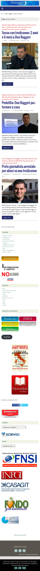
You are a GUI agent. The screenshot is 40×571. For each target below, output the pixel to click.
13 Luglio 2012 (16, 174)
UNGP (4, 305)
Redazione (7, 110)
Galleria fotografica (8, 250)
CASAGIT (5, 296)
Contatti (4, 243)
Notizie (24, 40)
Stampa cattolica (32, 174)
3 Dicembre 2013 (14, 40)
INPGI (4, 294)
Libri (3, 248)
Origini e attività (7, 235)
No (20, 568)
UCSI (3, 300)
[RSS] (24, 550)
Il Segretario (6, 237)
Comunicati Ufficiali (8, 241)
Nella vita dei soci (7, 246)
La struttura (6, 239)
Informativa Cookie (20, 535)
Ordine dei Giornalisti (9, 290)
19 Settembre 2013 (18, 110)
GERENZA (7, 337)
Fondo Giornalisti (7, 298)
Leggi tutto (6, 84)
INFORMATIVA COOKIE (20, 547)
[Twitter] (20, 550)
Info (24, 568)
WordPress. (35, 554)
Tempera (27, 554)
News (5, 40)
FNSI (3, 289)
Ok (16, 568)
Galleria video (6, 252)
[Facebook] (15, 550)
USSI (3, 301)
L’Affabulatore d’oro (8, 245)
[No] (38, 565)
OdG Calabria (6, 292)
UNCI (3, 303)
